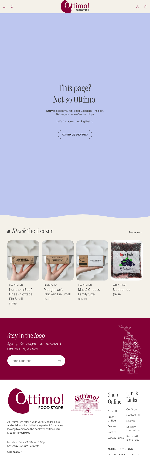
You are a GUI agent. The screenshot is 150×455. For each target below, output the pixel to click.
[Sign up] (60, 361)
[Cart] (146, 7)
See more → (135, 232)
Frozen (112, 426)
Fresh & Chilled (112, 418)
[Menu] (4, 7)
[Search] (12, 7)
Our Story (132, 409)
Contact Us (133, 415)
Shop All (112, 411)
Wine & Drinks (116, 438)
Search (130, 421)
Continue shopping (75, 134)
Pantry (112, 432)
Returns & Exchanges (132, 437)
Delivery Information (133, 428)
